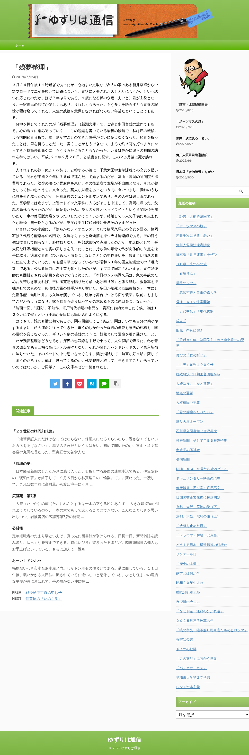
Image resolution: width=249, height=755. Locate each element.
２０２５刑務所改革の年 (194, 620)
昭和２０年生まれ (189, 582)
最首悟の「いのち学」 (44, 598)
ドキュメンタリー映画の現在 (198, 478)
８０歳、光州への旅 (191, 264)
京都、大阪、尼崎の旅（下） (198, 507)
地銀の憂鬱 (184, 393)
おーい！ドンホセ (26, 560)
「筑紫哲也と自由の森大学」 (198, 292)
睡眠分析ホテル (188, 592)
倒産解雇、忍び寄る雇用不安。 (200, 488)
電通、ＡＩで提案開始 (193, 302)
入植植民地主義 (188, 402)
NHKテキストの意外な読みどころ (202, 469)
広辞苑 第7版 (24, 495)
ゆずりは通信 (124, 739)
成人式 (181, 321)
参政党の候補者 (188, 450)
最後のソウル (186, 283)
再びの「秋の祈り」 (191, 355)
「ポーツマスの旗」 (190, 121)
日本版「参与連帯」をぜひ (195, 172)
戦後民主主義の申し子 (44, 592)
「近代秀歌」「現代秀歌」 (196, 311)
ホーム (20, 45)
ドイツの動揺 (186, 649)
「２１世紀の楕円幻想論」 (34, 431)
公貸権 (17, 528)
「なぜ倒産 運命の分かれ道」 (200, 611)
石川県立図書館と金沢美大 (196, 431)
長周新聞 (183, 459)
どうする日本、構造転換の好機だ (201, 545)
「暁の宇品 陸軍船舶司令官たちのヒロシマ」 (212, 630)
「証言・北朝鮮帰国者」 (193, 104)
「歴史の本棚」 (188, 564)
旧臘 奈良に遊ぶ (189, 330)
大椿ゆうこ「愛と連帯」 (194, 383)
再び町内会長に (188, 601)
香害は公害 (184, 639)
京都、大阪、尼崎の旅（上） (198, 516)
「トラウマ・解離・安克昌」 (198, 535)
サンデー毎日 (186, 554)
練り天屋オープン (189, 421)
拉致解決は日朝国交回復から (198, 374)
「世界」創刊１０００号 (194, 364)
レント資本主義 (188, 687)
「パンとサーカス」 (191, 668)
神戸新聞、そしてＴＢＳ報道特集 (201, 440)
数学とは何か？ (188, 573)
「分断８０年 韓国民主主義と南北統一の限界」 (210, 343)
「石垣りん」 (186, 273)
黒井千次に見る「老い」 (193, 138)
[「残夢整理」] (92, 383)
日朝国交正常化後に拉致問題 (198, 497)
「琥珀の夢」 (23, 463)
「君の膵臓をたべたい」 (194, 412)
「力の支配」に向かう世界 (196, 658)
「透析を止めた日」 (191, 526)
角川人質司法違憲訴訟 (192, 155)
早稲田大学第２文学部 (193, 677)
